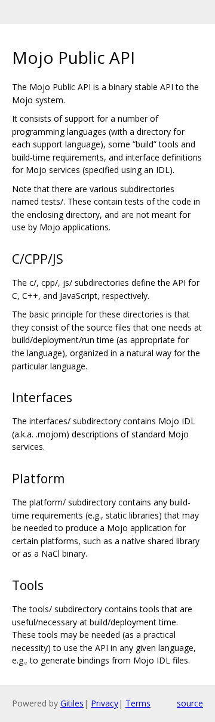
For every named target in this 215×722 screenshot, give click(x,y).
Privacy (104, 703)
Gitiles (72, 703)
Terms (137, 703)
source (190, 703)
